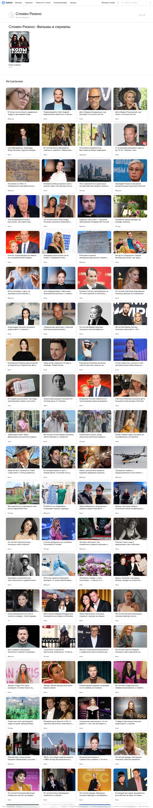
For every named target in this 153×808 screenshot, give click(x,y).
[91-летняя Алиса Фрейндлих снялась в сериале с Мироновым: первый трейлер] (58, 140)
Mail (3, 806)
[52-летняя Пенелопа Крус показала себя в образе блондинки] (23, 534)
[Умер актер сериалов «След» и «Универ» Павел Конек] (58, 355)
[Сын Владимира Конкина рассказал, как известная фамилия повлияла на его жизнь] (23, 212)
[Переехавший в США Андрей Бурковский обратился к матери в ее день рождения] (58, 104)
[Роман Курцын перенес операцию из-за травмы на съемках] (94, 678)
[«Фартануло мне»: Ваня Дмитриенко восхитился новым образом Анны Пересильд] (23, 427)
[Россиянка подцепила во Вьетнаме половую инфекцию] (94, 140)
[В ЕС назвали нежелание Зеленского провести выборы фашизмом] (23, 642)
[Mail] (3, 2)
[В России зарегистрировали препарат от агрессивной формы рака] (58, 570)
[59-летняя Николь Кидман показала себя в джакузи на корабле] (130, 642)
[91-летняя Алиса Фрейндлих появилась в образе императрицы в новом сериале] (58, 785)
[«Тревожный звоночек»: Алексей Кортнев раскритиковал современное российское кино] (58, 319)
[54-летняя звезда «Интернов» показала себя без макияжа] (130, 749)
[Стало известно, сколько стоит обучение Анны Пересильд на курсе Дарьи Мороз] (130, 355)
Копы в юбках (15, 65)
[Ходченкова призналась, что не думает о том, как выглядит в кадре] (94, 713)
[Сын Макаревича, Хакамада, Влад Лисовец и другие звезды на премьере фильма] (23, 140)
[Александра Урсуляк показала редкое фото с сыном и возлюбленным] (23, 319)
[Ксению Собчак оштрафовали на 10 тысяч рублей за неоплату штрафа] (94, 283)
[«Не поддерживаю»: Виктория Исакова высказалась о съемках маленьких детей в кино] (58, 283)
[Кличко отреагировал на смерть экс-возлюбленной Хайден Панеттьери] (23, 248)
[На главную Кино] (8, 2)
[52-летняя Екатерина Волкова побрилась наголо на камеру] (23, 785)
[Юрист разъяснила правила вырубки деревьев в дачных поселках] (94, 463)
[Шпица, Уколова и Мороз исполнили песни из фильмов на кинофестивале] (130, 498)
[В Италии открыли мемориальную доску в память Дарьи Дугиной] (94, 248)
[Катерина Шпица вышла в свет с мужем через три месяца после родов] (58, 176)
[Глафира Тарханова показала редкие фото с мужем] (130, 713)
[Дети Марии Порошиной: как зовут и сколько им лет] (130, 104)
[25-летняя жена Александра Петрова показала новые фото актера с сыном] (58, 212)
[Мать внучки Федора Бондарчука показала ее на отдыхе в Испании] (58, 606)
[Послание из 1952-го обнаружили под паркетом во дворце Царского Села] (23, 176)
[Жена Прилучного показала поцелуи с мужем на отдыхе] (94, 606)
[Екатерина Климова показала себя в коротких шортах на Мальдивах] (94, 355)
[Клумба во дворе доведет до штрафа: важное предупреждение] (130, 212)
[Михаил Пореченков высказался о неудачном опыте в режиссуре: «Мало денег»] (94, 642)
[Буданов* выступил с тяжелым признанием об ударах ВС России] (94, 212)
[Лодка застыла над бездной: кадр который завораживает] (23, 713)
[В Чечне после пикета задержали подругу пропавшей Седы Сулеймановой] (23, 104)
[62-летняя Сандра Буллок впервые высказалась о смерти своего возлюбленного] (130, 678)
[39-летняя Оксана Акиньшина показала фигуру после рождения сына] (130, 606)
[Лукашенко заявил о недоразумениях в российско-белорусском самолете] (130, 463)
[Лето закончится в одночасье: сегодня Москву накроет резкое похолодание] (94, 176)
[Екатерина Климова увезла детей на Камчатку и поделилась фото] (23, 355)
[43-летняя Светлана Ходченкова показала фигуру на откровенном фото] (130, 283)
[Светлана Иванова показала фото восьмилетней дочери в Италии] (130, 391)
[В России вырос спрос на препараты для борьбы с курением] (23, 283)
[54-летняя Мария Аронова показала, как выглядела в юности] (94, 319)
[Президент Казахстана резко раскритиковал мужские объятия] (130, 176)
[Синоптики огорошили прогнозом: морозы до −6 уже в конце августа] (58, 642)
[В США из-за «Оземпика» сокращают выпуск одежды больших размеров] (58, 498)
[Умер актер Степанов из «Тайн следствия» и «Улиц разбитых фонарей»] (23, 463)
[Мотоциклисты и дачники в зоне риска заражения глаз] (23, 498)
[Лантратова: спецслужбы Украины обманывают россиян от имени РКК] (23, 749)
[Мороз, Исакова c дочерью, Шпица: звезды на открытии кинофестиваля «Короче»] (130, 570)
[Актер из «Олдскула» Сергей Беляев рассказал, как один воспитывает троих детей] (130, 248)
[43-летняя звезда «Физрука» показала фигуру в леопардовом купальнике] (94, 785)
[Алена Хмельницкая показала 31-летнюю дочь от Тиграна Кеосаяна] (58, 391)
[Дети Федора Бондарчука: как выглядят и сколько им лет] (94, 104)
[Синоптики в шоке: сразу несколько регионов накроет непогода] (94, 427)
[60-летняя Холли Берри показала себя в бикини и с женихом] (58, 427)
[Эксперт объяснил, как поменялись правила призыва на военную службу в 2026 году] (94, 534)
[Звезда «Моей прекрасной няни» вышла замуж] (58, 678)
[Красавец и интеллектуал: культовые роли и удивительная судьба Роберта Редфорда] (23, 570)
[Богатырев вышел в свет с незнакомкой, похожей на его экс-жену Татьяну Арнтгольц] (58, 463)
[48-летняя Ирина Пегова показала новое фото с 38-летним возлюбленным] (130, 319)
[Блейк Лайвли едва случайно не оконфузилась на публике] (130, 427)
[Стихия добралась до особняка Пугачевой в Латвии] (58, 534)
